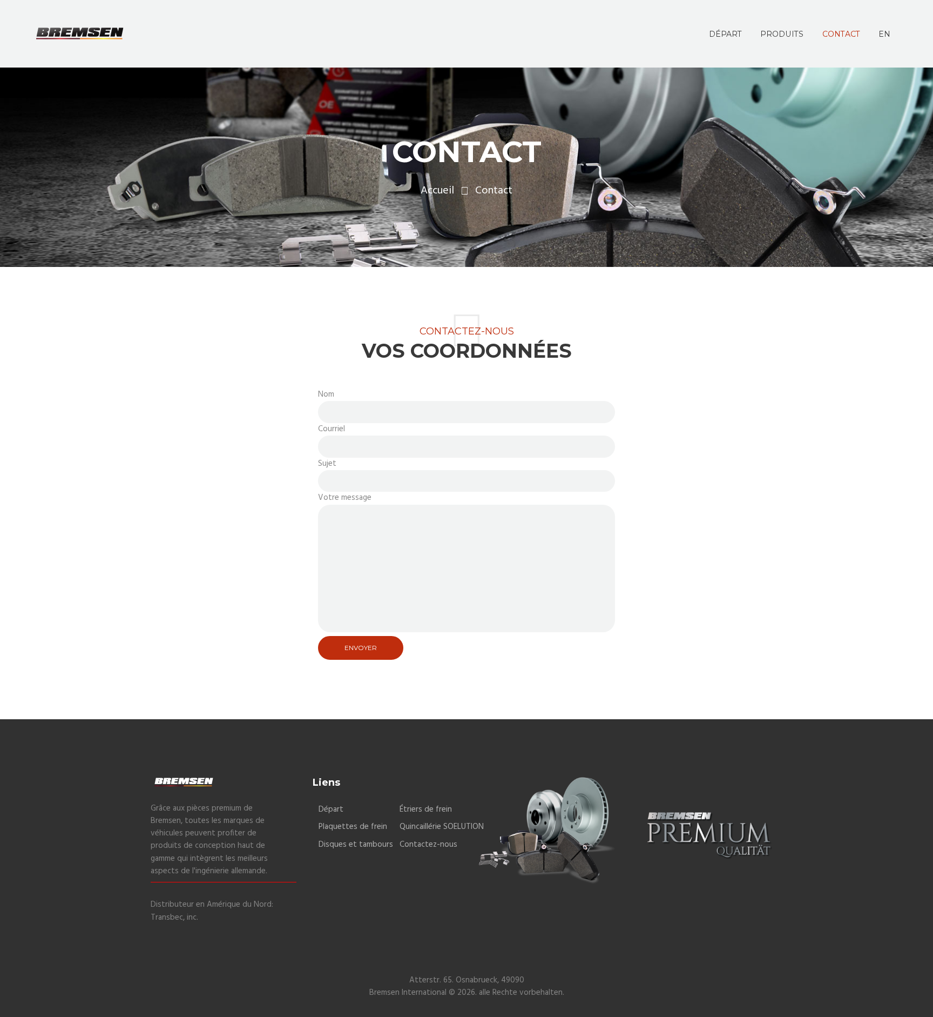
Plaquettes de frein (353, 826)
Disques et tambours (356, 844)
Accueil (437, 191)
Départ (331, 809)
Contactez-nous (428, 844)
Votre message (344, 497)
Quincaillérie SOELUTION (442, 826)
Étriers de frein (426, 809)
